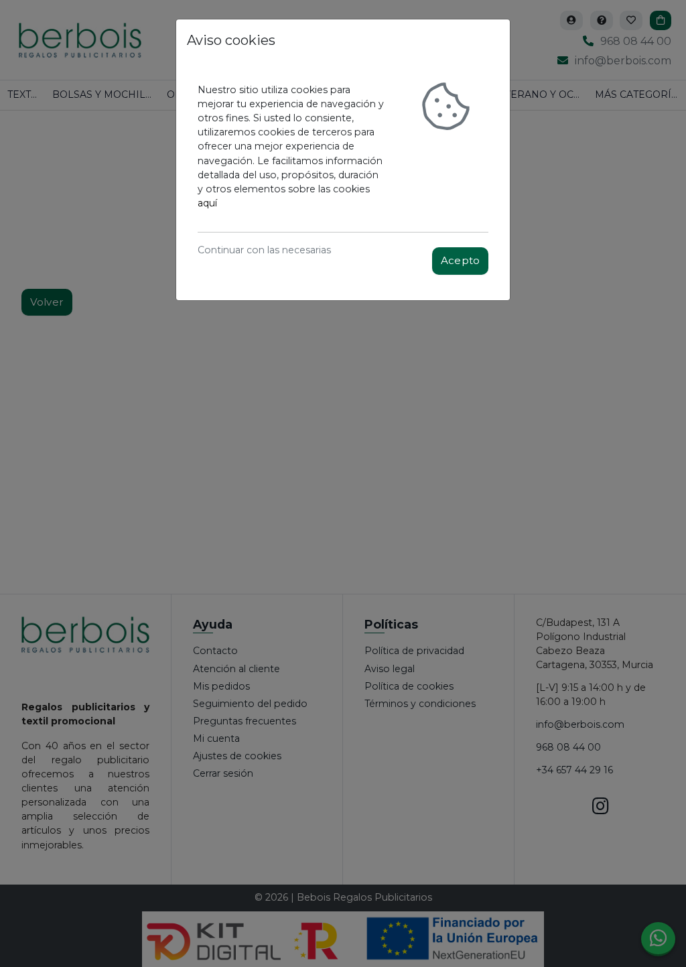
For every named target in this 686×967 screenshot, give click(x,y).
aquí (207, 203)
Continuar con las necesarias (264, 250)
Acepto (460, 260)
